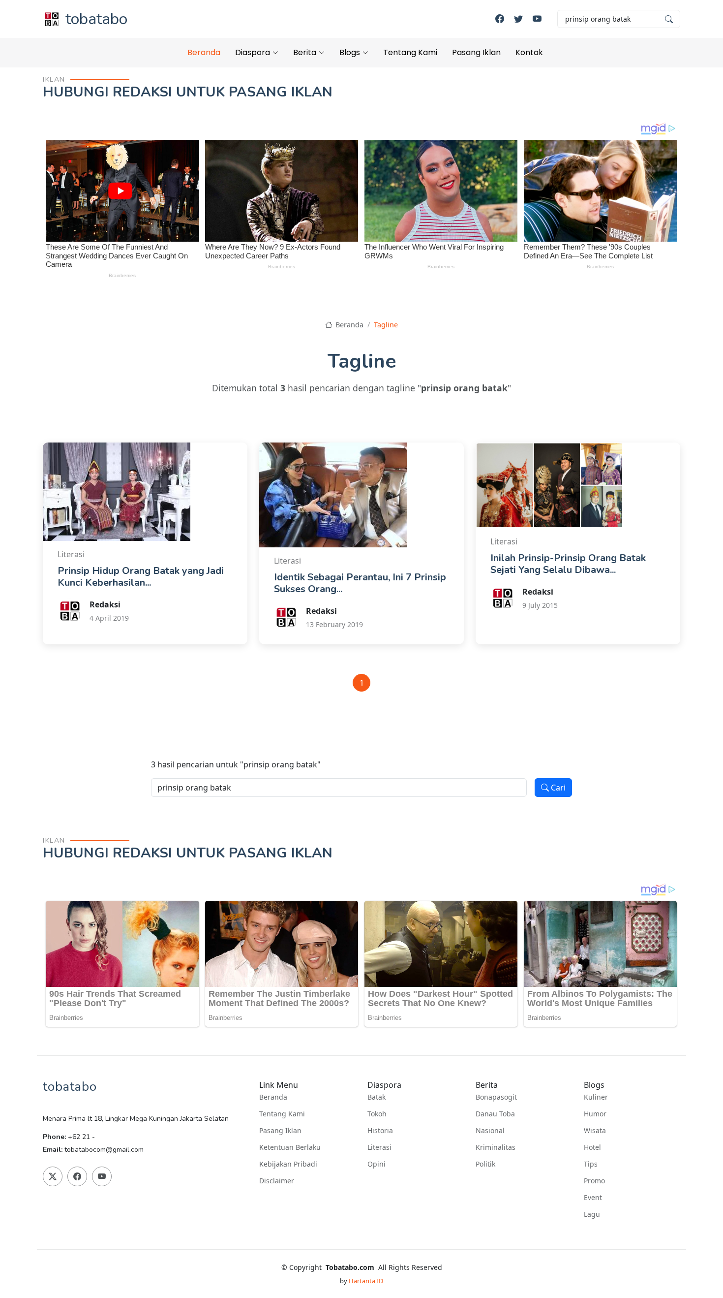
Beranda (203, 52)
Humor (595, 1113)
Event (593, 1197)
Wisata (595, 1130)
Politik (485, 1164)
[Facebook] (499, 19)
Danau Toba (495, 1113)
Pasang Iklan (476, 52)
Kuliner (596, 1097)
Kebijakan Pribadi (288, 1164)
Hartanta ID (366, 1280)
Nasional (490, 1130)
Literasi (379, 1147)
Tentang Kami (410, 52)
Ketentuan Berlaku (290, 1147)
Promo (594, 1180)
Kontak (529, 52)
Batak (376, 1097)
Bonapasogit (496, 1097)
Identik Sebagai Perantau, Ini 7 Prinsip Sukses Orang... (360, 583)
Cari (557, 787)
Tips (591, 1164)
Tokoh (377, 1113)
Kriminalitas (495, 1147)
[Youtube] (537, 19)
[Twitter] (518, 19)
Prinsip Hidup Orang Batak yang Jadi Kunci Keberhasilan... (141, 576)
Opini (376, 1164)
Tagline (386, 324)
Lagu (592, 1214)
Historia (380, 1130)
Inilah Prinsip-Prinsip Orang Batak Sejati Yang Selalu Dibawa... (568, 563)
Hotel (592, 1147)
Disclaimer (276, 1180)
